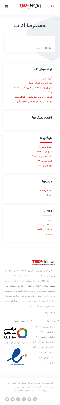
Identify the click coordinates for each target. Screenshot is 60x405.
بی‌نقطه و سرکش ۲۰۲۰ (45, 337)
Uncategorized (45, 191)
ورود (50, 220)
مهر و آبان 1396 (45, 166)
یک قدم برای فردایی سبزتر (40, 83)
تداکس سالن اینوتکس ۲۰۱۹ (43, 347)
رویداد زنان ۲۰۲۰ (48, 332)
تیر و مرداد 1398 (44, 152)
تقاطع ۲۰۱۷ (50, 362)
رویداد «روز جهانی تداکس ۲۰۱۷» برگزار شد (32, 102)
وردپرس (48, 234)
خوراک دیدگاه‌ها (44, 229)
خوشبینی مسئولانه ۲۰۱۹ (45, 352)
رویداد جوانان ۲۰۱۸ (47, 357)
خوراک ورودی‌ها (45, 225)
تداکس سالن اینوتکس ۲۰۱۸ (43, 342)
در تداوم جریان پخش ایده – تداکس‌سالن (33, 97)
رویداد (49, 195)
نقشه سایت (50, 313)
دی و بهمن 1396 (44, 161)
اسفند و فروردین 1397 (41, 156)
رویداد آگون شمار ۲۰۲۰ (45, 327)
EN (52, 6)
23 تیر (38, 48)
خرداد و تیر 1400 (44, 147)
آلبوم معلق (47, 78)
